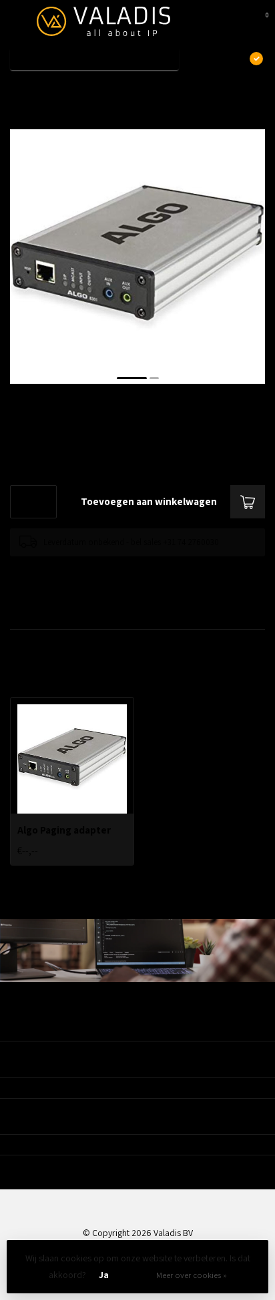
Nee (136, 1275)
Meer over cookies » (191, 1275)
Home (21, 89)
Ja (104, 1275)
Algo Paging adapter (92, 89)
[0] (257, 21)
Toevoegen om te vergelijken (61, 569)
